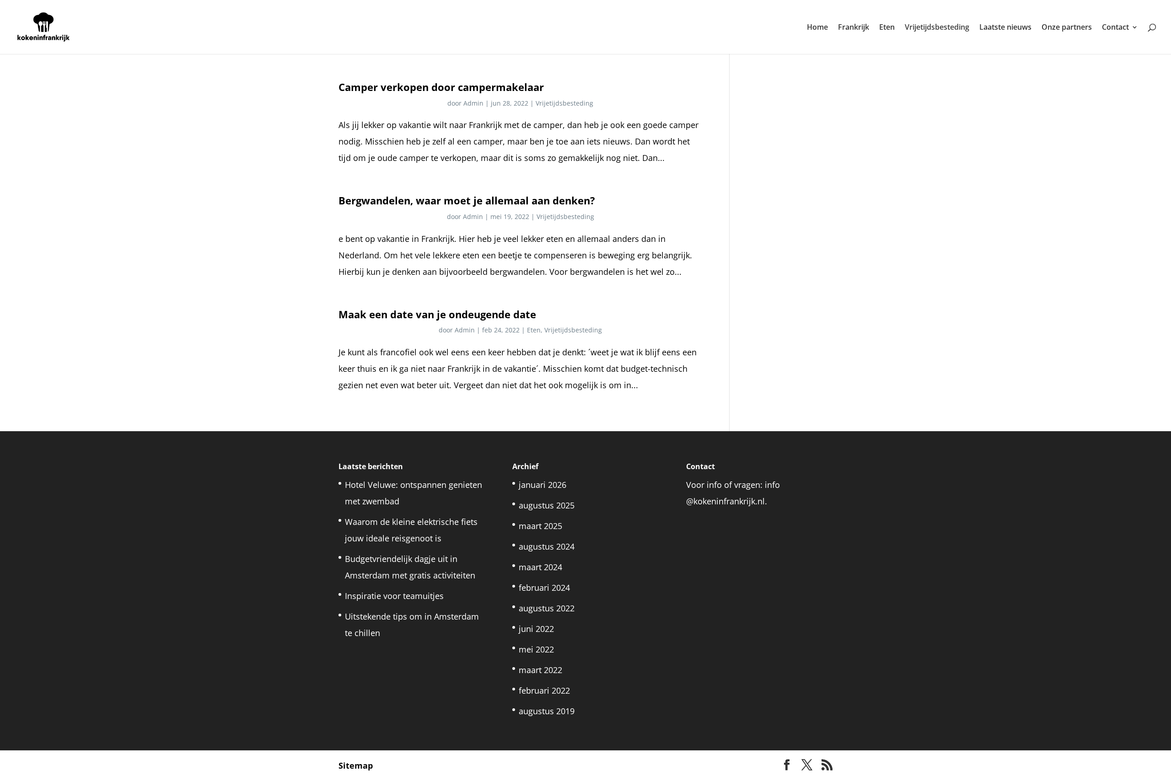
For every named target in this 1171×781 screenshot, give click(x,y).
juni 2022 (536, 628)
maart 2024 (540, 567)
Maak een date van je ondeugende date (437, 314)
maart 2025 (540, 525)
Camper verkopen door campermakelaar (441, 87)
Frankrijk (853, 28)
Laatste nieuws (1005, 28)
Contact (1115, 28)
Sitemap (355, 765)
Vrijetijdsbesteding (937, 28)
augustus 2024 (547, 546)
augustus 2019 (547, 711)
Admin (473, 103)
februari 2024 (544, 587)
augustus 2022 (547, 608)
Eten (887, 28)
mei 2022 (536, 649)
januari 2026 (542, 484)
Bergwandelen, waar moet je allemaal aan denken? (466, 200)
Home (817, 28)
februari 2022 (544, 690)
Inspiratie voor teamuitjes (395, 595)
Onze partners (1067, 28)
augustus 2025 (547, 505)
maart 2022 (540, 669)
